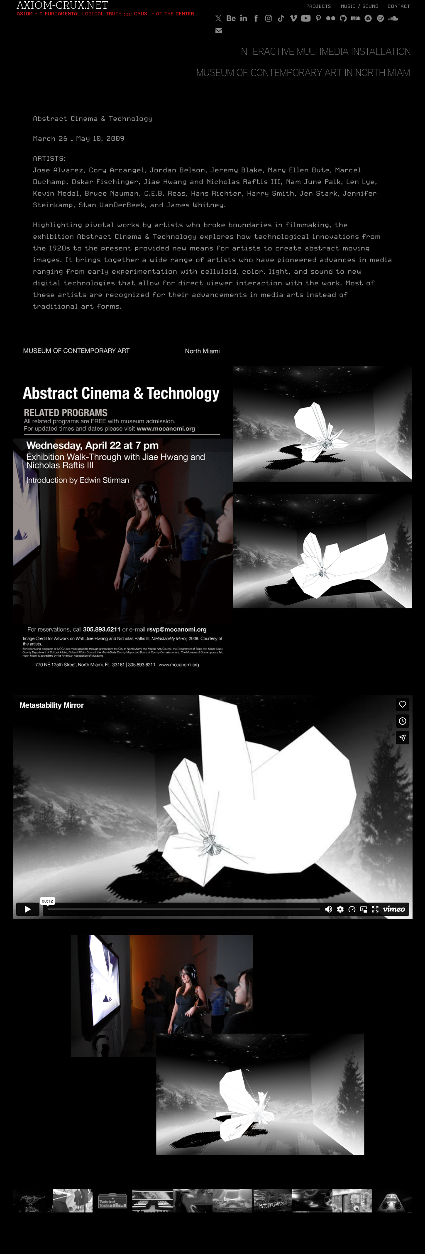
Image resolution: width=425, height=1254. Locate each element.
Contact (399, 6)
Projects (318, 6)
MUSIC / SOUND (360, 6)
